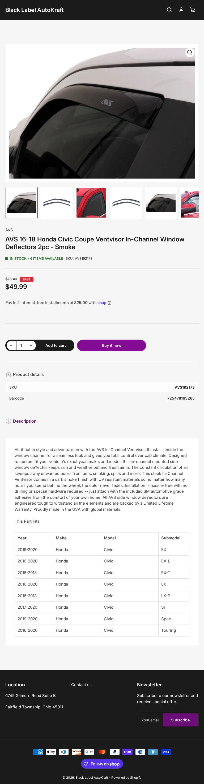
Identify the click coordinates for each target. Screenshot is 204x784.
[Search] (169, 10)
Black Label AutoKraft (34, 9)
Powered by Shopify (126, 777)
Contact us (81, 684)
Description (25, 421)
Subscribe (180, 720)
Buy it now (111, 345)
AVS (9, 229)
